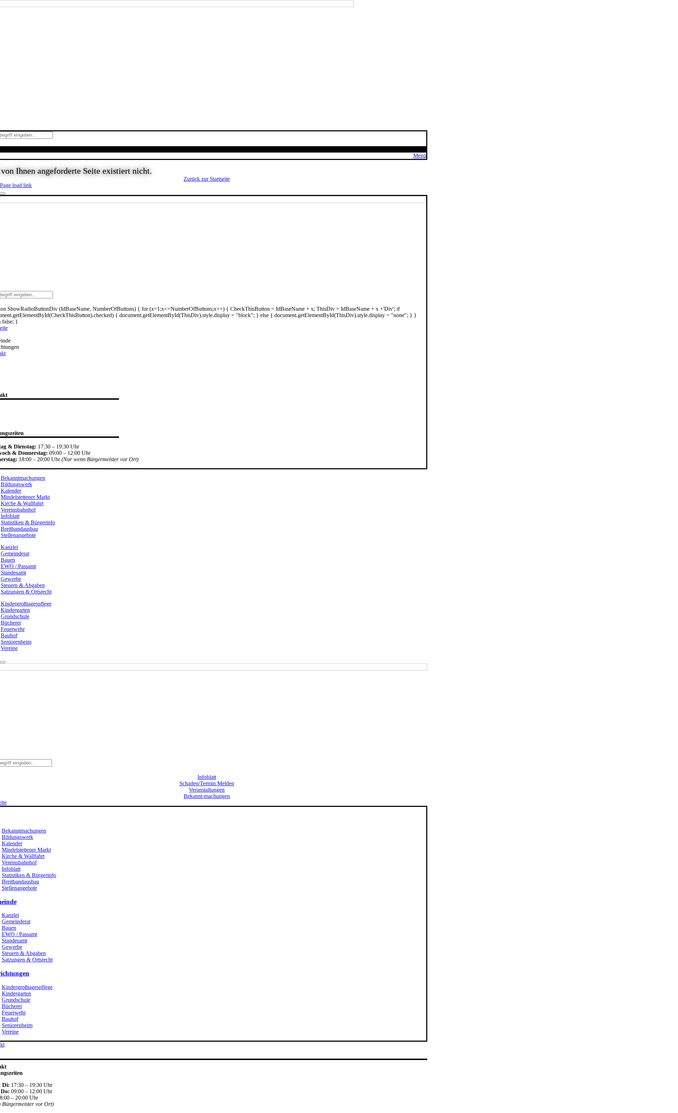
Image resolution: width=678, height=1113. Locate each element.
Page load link (16, 185)
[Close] (3, 193)
